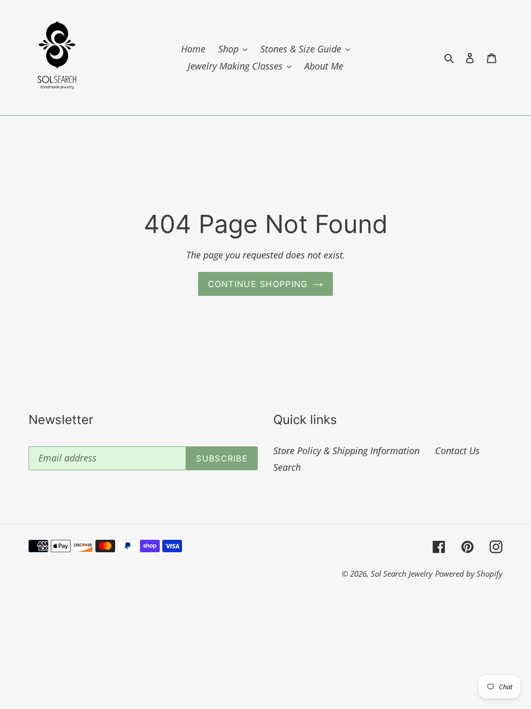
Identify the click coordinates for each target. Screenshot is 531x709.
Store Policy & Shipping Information (346, 450)
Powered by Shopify (468, 573)
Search (287, 467)
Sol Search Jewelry (401, 573)
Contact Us (457, 450)
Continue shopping (258, 284)
